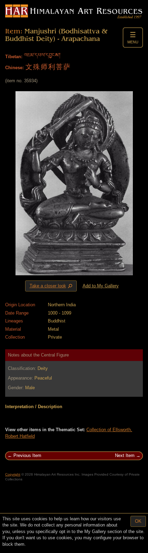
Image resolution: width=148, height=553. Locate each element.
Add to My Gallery (101, 285)
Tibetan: (13, 56)
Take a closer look (52, 286)
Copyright (12, 474)
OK (138, 521)
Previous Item (27, 455)
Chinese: (14, 67)
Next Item (125, 455)
